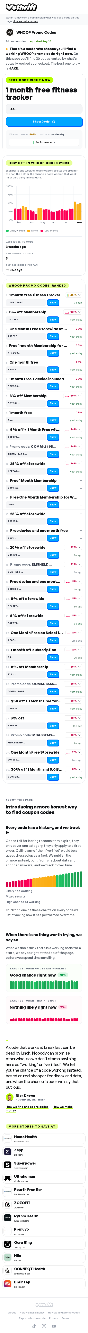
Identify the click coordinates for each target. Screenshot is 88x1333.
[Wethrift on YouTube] (53, 1326)
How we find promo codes (64, 1312)
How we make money (25, 21)
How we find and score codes (27, 1106)
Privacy (53, 1318)
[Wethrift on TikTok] (34, 1326)
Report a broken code (32, 1318)
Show (53, 302)
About (12, 1312)
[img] (44, 204)
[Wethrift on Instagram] (44, 1326)
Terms (65, 1318)
